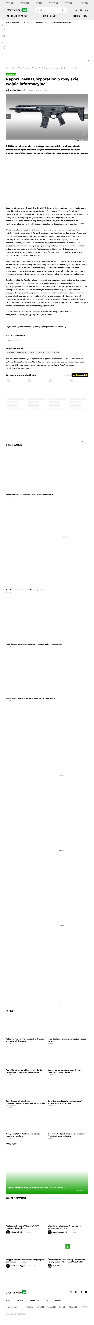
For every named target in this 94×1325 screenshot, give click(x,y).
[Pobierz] (3, 41)
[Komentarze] (3, 30)
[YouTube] (86, 1292)
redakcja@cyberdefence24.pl (18, 368)
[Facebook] (76, 1292)
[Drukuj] (3, 36)
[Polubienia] (3, 24)
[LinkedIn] (81, 1292)
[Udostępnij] (3, 47)
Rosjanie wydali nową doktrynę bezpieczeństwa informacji (40, 326)
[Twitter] (71, 1292)
